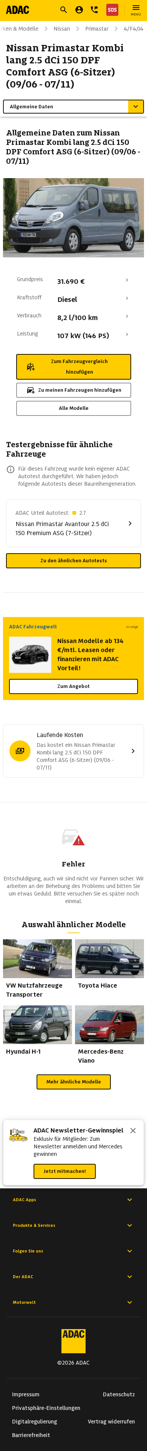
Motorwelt (24, 1302)
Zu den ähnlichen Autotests (73, 560)
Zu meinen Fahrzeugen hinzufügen (79, 390)
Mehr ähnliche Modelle (73, 1082)
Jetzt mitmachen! (64, 1171)
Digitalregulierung (34, 1421)
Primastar (97, 28)
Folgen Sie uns (28, 1251)
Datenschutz (119, 1394)
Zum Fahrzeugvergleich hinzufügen (79, 366)
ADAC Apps (24, 1199)
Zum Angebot (73, 686)
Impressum (26, 1394)
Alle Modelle (74, 408)
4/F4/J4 (133, 28)
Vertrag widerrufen (111, 1421)
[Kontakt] (94, 9)
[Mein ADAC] (79, 9)
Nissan (62, 28)
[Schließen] (133, 1131)
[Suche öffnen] (63, 9)
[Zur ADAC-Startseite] (17, 10)
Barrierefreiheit (31, 1435)
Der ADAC (23, 1276)
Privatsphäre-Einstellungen (46, 1408)
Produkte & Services (34, 1225)
